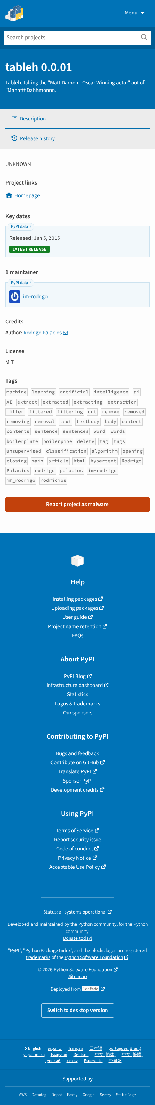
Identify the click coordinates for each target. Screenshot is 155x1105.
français (75, 1048)
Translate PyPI (74, 771)
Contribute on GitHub (74, 762)
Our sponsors (77, 713)
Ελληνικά (59, 1055)
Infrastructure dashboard (74, 685)
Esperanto (93, 1061)
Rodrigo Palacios (42, 332)
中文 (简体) (105, 1055)
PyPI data (19, 227)
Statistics (77, 694)
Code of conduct (74, 849)
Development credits (74, 790)
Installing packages (75, 599)
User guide (74, 617)
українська (34, 1055)
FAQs (77, 635)
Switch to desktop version (77, 1010)
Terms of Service (74, 831)
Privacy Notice (74, 858)
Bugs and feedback (77, 753)
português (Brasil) (124, 1048)
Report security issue (77, 840)
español (55, 1048)
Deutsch (81, 1055)
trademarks (38, 957)
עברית (72, 1061)
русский (52, 1061)
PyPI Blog (75, 676)
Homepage (27, 195)
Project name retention (74, 626)
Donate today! (77, 938)
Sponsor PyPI (78, 781)
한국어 (115, 1061)
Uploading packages (74, 608)
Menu (131, 13)
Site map (77, 976)
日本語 (95, 1048)
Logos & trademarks (77, 704)
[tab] (77, 119)
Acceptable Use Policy (74, 867)
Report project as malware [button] (77, 504)
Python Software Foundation (94, 957)
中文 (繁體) (132, 1055)
